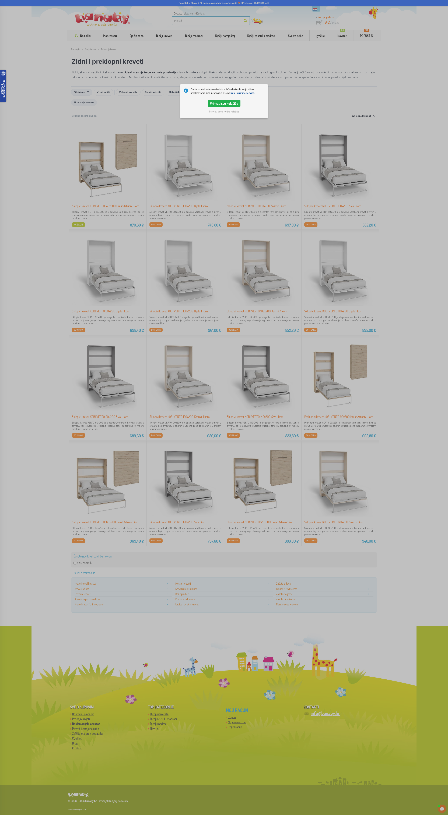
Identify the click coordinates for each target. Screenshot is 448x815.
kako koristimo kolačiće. (242, 92)
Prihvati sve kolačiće (224, 103)
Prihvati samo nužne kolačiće (224, 111)
